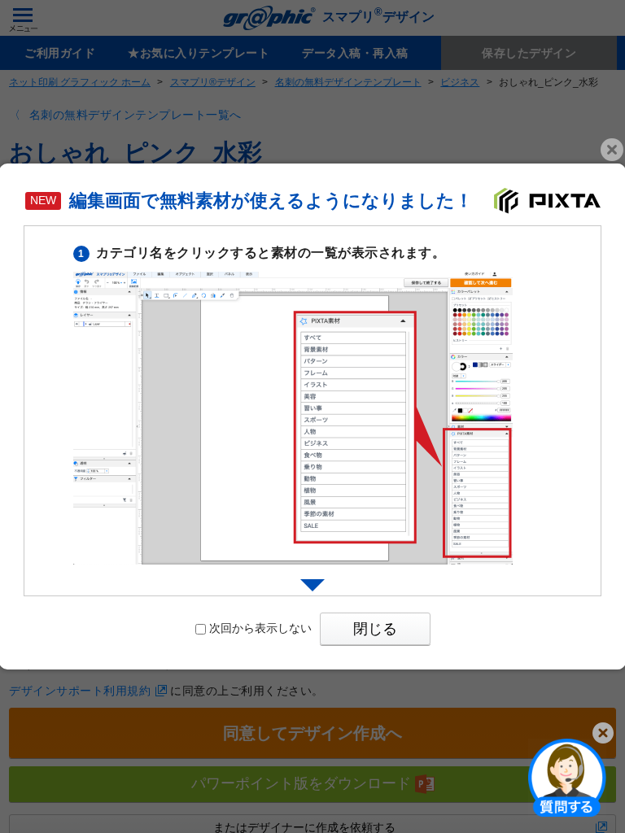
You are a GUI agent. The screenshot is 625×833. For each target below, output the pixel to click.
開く (567, 776)
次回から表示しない (260, 628)
